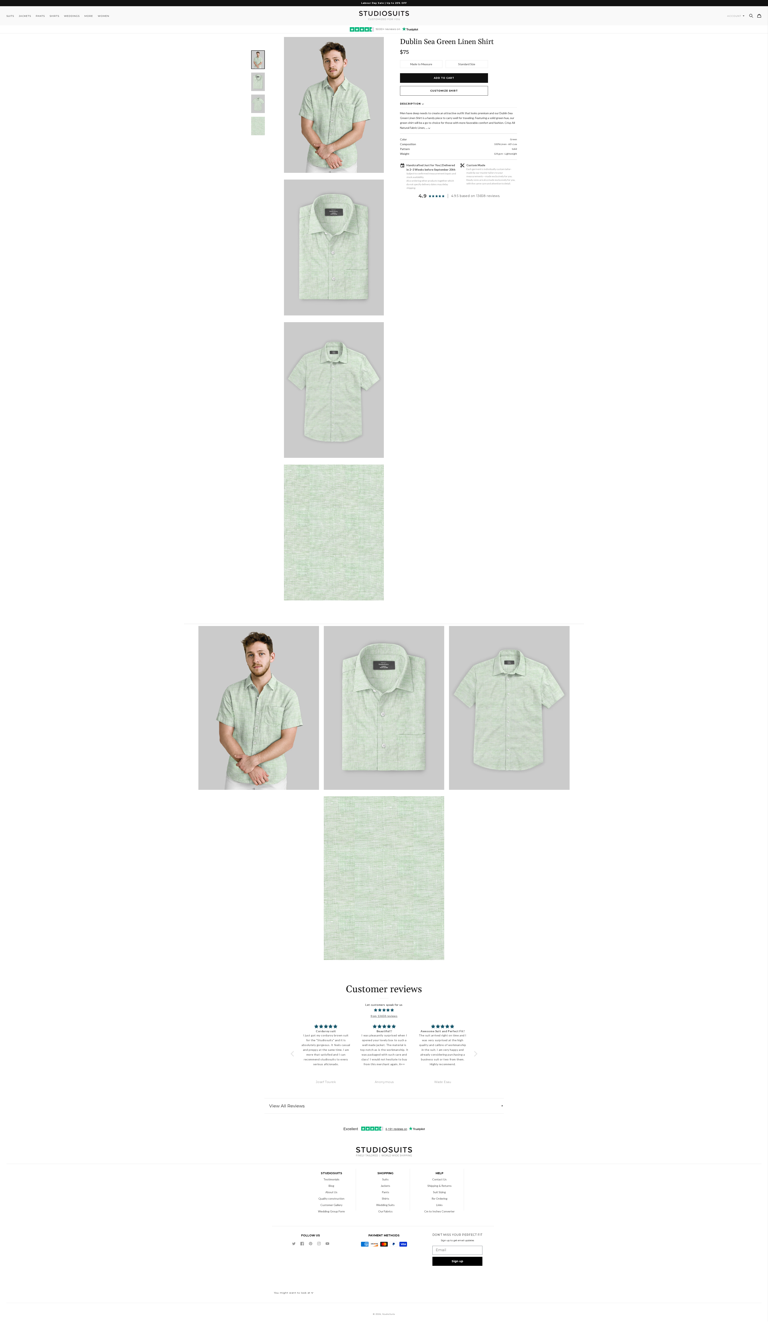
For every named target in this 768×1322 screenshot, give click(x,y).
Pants (385, 1192)
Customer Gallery (331, 1205)
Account (734, 15)
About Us (331, 1192)
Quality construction (331, 1198)
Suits (385, 1179)
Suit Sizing (439, 1192)
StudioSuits (388, 1314)
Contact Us (439, 1179)
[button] (751, 15)
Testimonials (331, 1179)
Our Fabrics (385, 1211)
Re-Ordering (439, 1198)
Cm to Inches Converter (439, 1211)
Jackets (385, 1185)
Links (439, 1205)
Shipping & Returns (439, 1185)
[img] (384, 1010)
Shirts (385, 1198)
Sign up (457, 1261)
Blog (331, 1185)
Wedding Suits (385, 1205)
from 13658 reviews (384, 1016)
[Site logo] (384, 1152)
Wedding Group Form (331, 1211)
